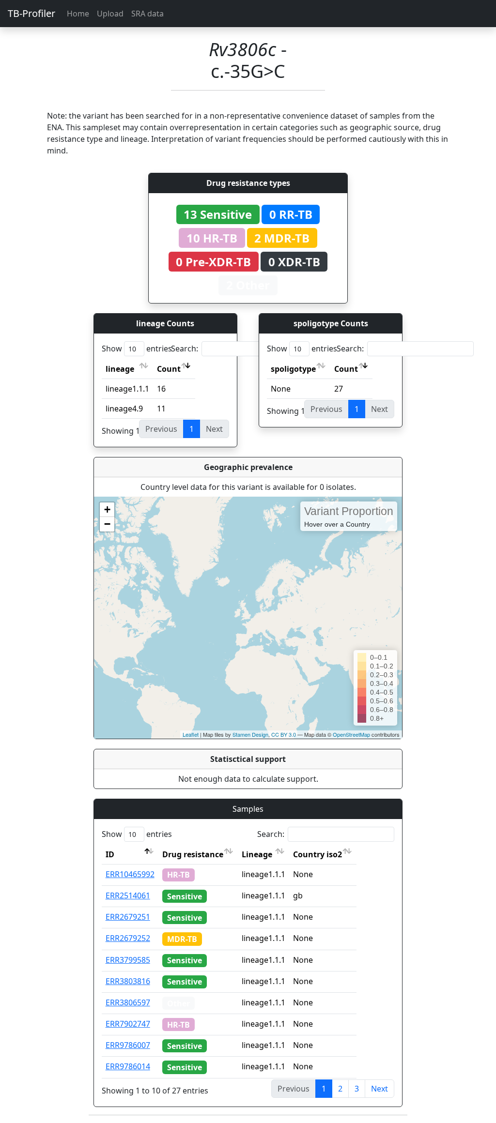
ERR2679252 (128, 938)
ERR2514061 (128, 895)
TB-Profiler (31, 13)
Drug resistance (192, 854)
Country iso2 (317, 854)
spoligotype (293, 369)
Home (78, 13)
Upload (110, 13)
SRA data (147, 13)
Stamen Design (250, 734)
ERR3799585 (128, 960)
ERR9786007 (128, 1045)
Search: (184, 348)
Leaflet (191, 734)
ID (110, 854)
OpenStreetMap (351, 734)
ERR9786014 (128, 1066)
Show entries (137, 348)
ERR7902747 (128, 1023)
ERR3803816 (128, 981)
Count (169, 369)
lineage (120, 369)
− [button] (107, 524)
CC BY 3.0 (283, 734)
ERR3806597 (128, 1002)
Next (379, 1088)
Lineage (257, 854)
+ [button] (107, 509)
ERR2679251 (128, 916)
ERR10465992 (130, 874)
